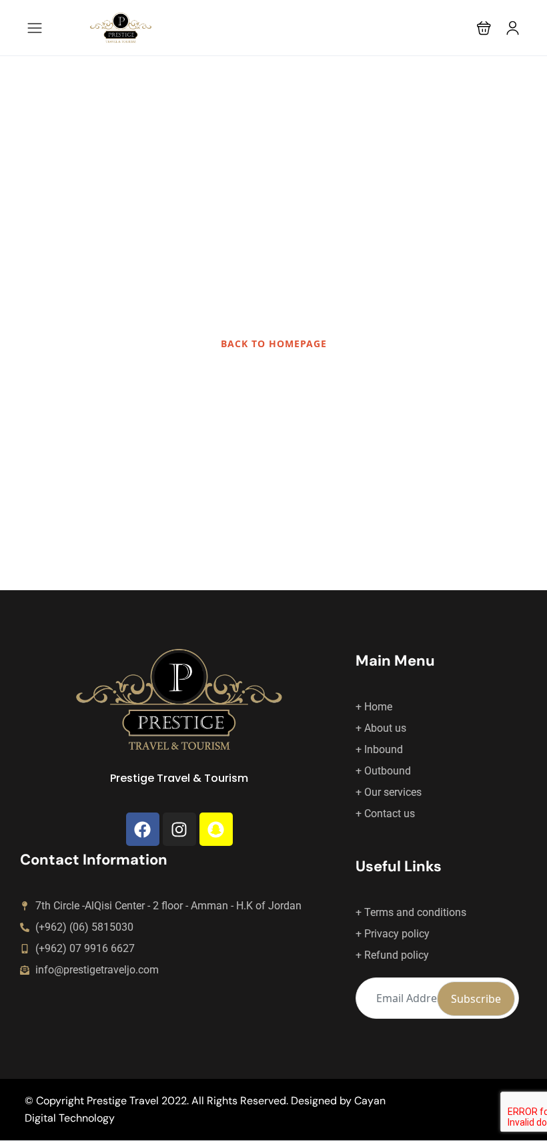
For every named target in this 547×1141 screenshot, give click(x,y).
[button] (484, 27)
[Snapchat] (216, 829)
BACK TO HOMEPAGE (274, 343)
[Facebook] (142, 829)
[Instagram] (179, 829)
